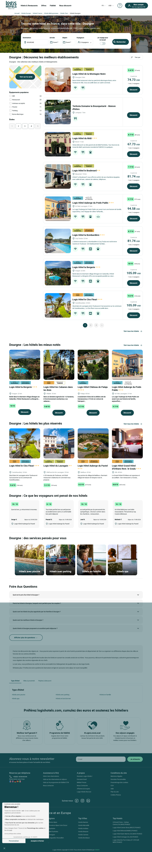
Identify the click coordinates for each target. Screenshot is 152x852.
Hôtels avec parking (62, 695)
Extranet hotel (82, 779)
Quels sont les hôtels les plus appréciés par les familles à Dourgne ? (37, 612)
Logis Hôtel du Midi (82, 138)
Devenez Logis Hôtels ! (84, 776)
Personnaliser (14, 841)
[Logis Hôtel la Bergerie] (58, 273)
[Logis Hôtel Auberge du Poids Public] (58, 208)
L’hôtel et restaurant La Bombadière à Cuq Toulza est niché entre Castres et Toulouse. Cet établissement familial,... (94, 242)
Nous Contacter (82, 785)
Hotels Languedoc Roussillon (54, 838)
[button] (4, 848)
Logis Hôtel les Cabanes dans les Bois (58, 388)
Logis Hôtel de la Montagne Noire (89, 73)
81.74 (134, 176)
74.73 (134, 79)
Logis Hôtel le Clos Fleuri (85, 299)
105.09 (134, 273)
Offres (43, 5)
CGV (112, 785)
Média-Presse (81, 782)
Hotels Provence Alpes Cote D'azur (55, 825)
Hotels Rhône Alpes (50, 822)
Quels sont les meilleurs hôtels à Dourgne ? (28, 620)
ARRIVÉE (52, 38)
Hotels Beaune (83, 831)
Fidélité (53, 5)
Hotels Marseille (83, 825)
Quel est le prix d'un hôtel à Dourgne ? (26, 595)
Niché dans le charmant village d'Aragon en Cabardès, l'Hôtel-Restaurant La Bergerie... (24, 398)
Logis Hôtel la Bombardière (86, 234)
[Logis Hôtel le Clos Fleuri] (58, 305)
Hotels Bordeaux (84, 838)
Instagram (82, 801)
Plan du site (115, 792)
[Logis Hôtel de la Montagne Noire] (58, 80)
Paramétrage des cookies (119, 782)
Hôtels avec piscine (18, 695)
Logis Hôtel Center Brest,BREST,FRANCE (127, 827)
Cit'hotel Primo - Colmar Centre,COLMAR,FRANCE (121, 823)
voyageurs (80, 38)
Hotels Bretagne (49, 835)
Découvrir (133, 89)
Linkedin (88, 801)
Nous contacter (48, 785)
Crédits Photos (116, 795)
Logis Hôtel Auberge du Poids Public (90, 202)
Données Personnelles (118, 779)
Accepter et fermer (37, 841)
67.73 (134, 144)
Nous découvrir (65, 5)
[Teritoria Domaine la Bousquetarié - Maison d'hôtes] (58, 112)
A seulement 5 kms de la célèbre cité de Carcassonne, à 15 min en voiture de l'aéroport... (92, 399)
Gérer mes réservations (51, 776)
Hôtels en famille (105, 695)
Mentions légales (116, 776)
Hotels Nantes (83, 822)
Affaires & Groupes (83, 789)
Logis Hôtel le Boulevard (84, 170)
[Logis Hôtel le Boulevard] (58, 176)
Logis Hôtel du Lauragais (56, 465)
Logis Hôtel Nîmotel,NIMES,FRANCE (125, 831)
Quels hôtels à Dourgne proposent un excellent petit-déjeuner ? (35, 628)
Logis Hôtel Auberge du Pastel (93, 465)
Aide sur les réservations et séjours (55, 779)
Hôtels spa (15, 698)
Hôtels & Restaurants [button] (29, 5)
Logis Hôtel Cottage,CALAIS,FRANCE (125, 837)
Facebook (77, 801)
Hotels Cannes (83, 835)
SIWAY (97, 850)
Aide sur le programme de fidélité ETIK (56, 782)
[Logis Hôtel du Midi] (58, 144)
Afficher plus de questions (24, 637)
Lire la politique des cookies (12, 833)
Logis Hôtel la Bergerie (84, 267)
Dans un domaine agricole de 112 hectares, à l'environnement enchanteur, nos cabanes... (59, 399)
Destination (27, 38)
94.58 (134, 208)
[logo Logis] (11, 5)
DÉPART (64, 38)
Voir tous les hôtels (131, 331)
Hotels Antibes (83, 828)
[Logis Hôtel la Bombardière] (58, 241)
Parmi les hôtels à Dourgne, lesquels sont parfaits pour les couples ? (37, 603)
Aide (112, 789)
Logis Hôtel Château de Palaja (93, 386)
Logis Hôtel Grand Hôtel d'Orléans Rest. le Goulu (124, 467)
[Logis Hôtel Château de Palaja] (93, 364)
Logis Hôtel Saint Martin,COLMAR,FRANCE (127, 834)
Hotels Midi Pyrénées (51, 831)
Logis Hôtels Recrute (84, 792)
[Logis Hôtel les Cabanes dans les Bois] (59, 364)
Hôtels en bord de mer (63, 698)
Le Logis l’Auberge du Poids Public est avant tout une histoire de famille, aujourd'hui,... (125, 399)
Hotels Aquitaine (49, 828)
